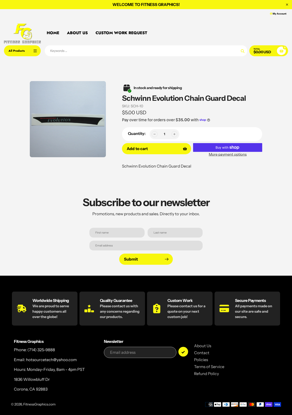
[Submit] (183, 352)
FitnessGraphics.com (39, 404)
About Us (202, 345)
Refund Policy (206, 373)
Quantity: (137, 133)
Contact (201, 352)
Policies (201, 359)
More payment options (228, 154)
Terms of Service (209, 366)
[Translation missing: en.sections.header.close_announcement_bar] (287, 5)
